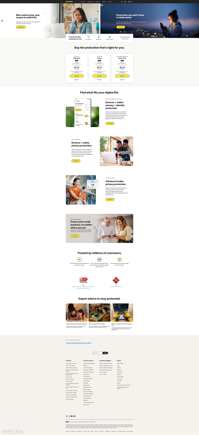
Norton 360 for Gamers (71, 367)
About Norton (120, 363)
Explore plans (21, 27)
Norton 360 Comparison (89, 363)
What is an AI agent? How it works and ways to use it (122, 324)
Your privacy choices (121, 431)
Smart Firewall (86, 389)
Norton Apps (120, 376)
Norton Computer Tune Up (106, 365)
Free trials (119, 378)
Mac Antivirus (86, 374)
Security (96, 431)
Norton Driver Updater (71, 392)
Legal (88, 431)
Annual (77, 60)
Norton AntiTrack (70, 379)
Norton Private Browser (71, 397)
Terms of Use (101, 431)
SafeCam (85, 400)
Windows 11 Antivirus (88, 372)
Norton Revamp (69, 399)
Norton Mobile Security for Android (72, 384)
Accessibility (107, 431)
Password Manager (88, 391)
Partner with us (79, 431)
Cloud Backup (86, 380)
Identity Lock (86, 404)
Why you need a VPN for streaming (96, 323)
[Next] (197, 21)
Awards (119, 367)
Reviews (119, 370)
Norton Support (103, 372)
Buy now (77, 75)
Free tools (119, 380)
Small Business (90, 1)
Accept (16, 431)
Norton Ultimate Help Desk (106, 367)
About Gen (68, 431)
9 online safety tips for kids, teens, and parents (76, 323)
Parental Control (87, 396)
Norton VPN (69, 377)
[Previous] (2, 21)
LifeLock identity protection (123, 385)
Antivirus (85, 365)
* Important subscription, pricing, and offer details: (78, 343)
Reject (20, 431)
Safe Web (85, 383)
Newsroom (73, 431)
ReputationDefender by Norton (122, 388)
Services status (113, 431)
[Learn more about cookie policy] (13, 431)
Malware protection (88, 378)
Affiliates (119, 374)
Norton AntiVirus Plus (71, 363)
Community (120, 372)
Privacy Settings (130, 431)
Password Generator (88, 393)
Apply (105, 353)
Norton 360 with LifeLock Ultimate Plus (72, 374)
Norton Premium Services (106, 363)
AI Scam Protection (88, 367)
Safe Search (86, 385)
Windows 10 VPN (87, 387)
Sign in (118, 383)
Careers (84, 431)
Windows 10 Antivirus (88, 370)
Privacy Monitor (87, 398)
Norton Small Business (71, 394)
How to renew (103, 374)
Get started (120, 27)
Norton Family (69, 381)
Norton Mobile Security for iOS (72, 387)
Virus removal (86, 376)
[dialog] (12, 431)
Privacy (92, 431)
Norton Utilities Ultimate (71, 390)
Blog (118, 365)
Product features (88, 360)
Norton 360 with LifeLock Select (72, 370)
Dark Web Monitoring (88, 402)
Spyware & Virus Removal (106, 370)
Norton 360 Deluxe (70, 365)
